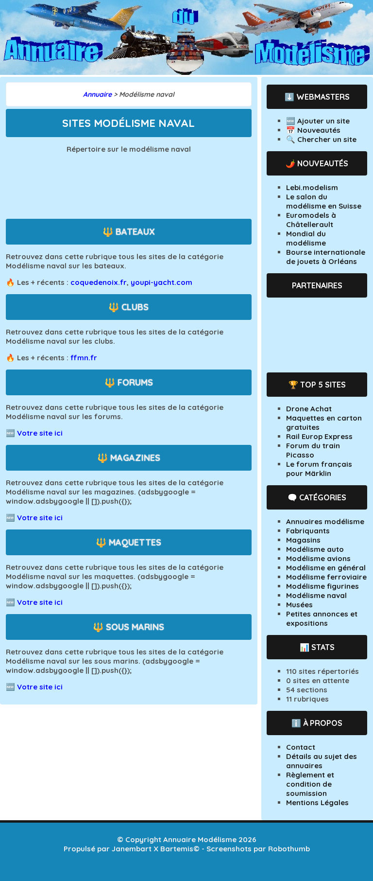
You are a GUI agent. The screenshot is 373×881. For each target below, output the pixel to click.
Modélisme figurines (322, 586)
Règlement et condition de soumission (310, 784)
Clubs (135, 307)
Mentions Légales (317, 802)
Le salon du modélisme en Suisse (323, 201)
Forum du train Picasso (313, 450)
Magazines (135, 457)
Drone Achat (309, 408)
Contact (300, 747)
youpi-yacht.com (161, 282)
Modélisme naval (316, 595)
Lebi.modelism (312, 187)
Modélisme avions (318, 558)
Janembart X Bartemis (152, 848)
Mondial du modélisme (306, 238)
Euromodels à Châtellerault (311, 220)
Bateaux (135, 231)
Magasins (303, 540)
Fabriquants (308, 530)
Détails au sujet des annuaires (321, 761)
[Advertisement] (151, 185)
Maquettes (135, 542)
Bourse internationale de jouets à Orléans (325, 256)
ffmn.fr (83, 357)
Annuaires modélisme (325, 521)
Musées (299, 604)
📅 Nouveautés (313, 130)
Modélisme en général (326, 567)
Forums (135, 382)
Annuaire (97, 94)
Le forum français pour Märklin (319, 468)
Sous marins (135, 627)
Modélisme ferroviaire (326, 576)
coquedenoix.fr (98, 282)
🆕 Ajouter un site (318, 120)
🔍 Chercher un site (321, 139)
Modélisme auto (315, 549)
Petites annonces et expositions (321, 618)
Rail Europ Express (319, 436)
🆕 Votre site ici (34, 433)
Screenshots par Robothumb (258, 848)
